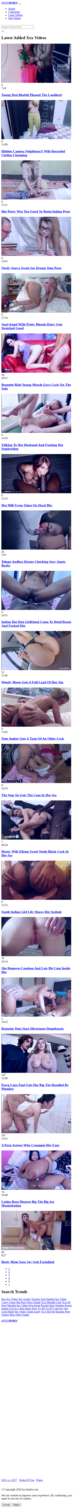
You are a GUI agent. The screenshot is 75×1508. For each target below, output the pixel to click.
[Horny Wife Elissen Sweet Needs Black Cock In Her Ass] (36, 838)
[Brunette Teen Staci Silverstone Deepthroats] (36, 1015)
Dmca (39, 1480)
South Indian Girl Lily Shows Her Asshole (31, 912)
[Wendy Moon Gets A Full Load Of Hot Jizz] (36, 669)
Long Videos (15, 15)
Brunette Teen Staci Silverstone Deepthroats (32, 1028)
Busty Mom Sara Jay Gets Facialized (27, 1262)
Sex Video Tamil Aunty (27, 1311)
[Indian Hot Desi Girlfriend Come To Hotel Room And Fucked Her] (36, 609)
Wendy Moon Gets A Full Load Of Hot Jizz (32, 682)
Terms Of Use (26, 1480)
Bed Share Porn (28, 1308)
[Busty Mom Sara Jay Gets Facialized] (36, 1249)
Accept (6, 1504)
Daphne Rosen (63, 1305)
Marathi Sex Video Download (23, 1305)
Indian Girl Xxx (10, 1308)
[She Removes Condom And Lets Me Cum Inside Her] (36, 955)
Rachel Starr (48, 1305)
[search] (2, 31)
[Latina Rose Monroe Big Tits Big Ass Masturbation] (36, 1188)
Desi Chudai (33, 1302)
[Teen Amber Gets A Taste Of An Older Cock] (36, 725)
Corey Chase (8, 1302)
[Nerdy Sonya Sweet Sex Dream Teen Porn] (36, 254)
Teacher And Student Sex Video (49, 1299)
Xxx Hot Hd (48, 1311)
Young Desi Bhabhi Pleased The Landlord (31, 95)
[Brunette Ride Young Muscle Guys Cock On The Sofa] (36, 371)
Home (11, 8)
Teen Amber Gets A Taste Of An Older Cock (32, 738)
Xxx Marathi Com (51, 1302)
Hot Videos (14, 18)
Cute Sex (58, 1308)
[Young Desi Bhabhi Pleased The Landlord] (36, 81)
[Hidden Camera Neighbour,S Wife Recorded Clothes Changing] (36, 138)
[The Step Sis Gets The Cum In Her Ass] (36, 782)
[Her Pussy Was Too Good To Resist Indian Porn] (36, 198)
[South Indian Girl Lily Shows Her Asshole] (36, 898)
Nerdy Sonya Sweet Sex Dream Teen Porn (31, 268)
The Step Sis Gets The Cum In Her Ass (29, 795)
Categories (14, 11)
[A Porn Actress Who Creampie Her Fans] (36, 1132)
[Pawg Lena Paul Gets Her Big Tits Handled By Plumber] (36, 1071)
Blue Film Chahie (19, 1314)
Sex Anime (24, 1299)
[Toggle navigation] (19, 3)
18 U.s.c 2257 (9, 1480)
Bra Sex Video (9, 1299)
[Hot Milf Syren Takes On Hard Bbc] (36, 492)
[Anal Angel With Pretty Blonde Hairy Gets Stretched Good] (36, 311)
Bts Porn (21, 1302)
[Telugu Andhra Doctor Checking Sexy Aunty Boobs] (36, 548)
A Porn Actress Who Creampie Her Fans (30, 1145)
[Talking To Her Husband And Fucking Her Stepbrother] (36, 431)
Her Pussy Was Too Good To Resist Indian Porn (35, 211)
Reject (16, 1504)
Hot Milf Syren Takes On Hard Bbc (26, 505)
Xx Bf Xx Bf (45, 1308)
